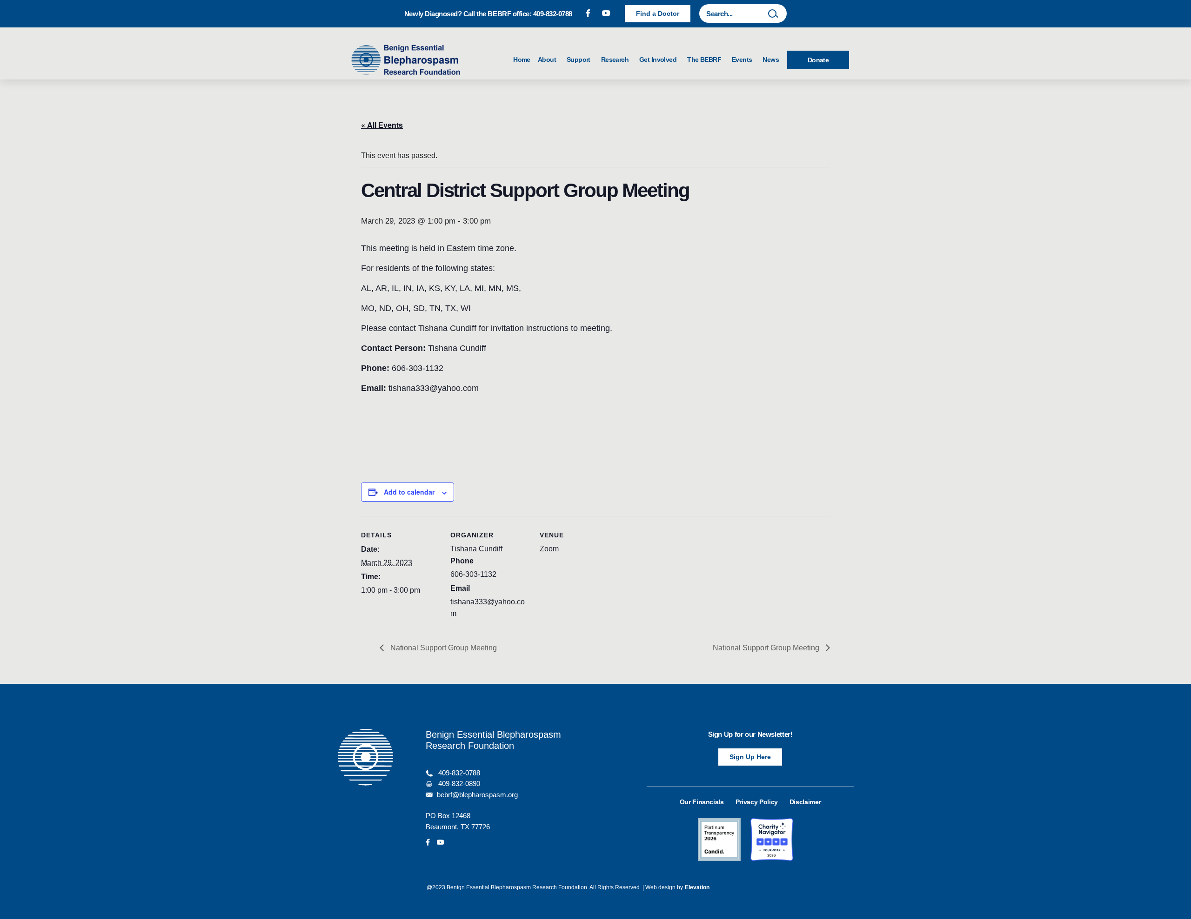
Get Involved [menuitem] (659, 59)
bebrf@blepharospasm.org (477, 795)
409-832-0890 (459, 783)
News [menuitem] (771, 59)
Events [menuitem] (743, 59)
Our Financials (702, 802)
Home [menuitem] (521, 59)
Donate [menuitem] (818, 60)
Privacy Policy (757, 802)
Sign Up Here (750, 756)
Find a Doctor (657, 13)
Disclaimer (805, 802)
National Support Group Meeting (442, 648)
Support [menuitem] (580, 59)
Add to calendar (409, 491)
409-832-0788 (459, 773)
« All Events (382, 124)
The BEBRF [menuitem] (705, 59)
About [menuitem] (548, 59)
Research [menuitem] (616, 59)
